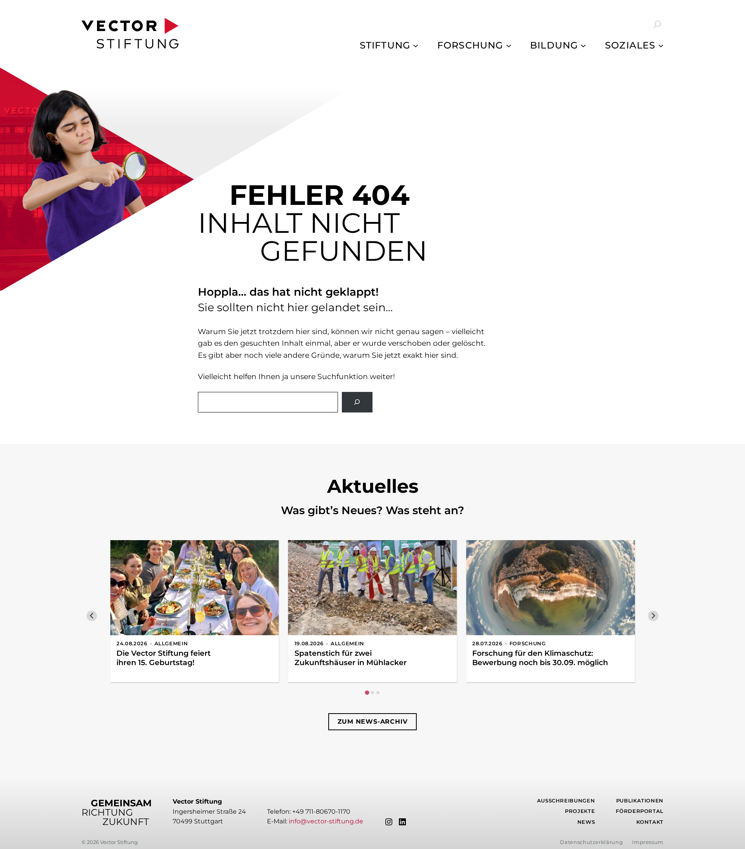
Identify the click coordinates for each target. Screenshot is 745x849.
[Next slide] (653, 616)
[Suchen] (357, 402)
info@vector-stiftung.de (326, 821)
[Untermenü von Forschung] (508, 45)
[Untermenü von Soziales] (661, 45)
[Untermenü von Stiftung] (415, 45)
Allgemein (171, 643)
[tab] (367, 692)
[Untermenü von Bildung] (583, 45)
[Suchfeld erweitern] (652, 24)
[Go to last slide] (92, 616)
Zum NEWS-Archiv (373, 721)
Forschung (527, 643)
